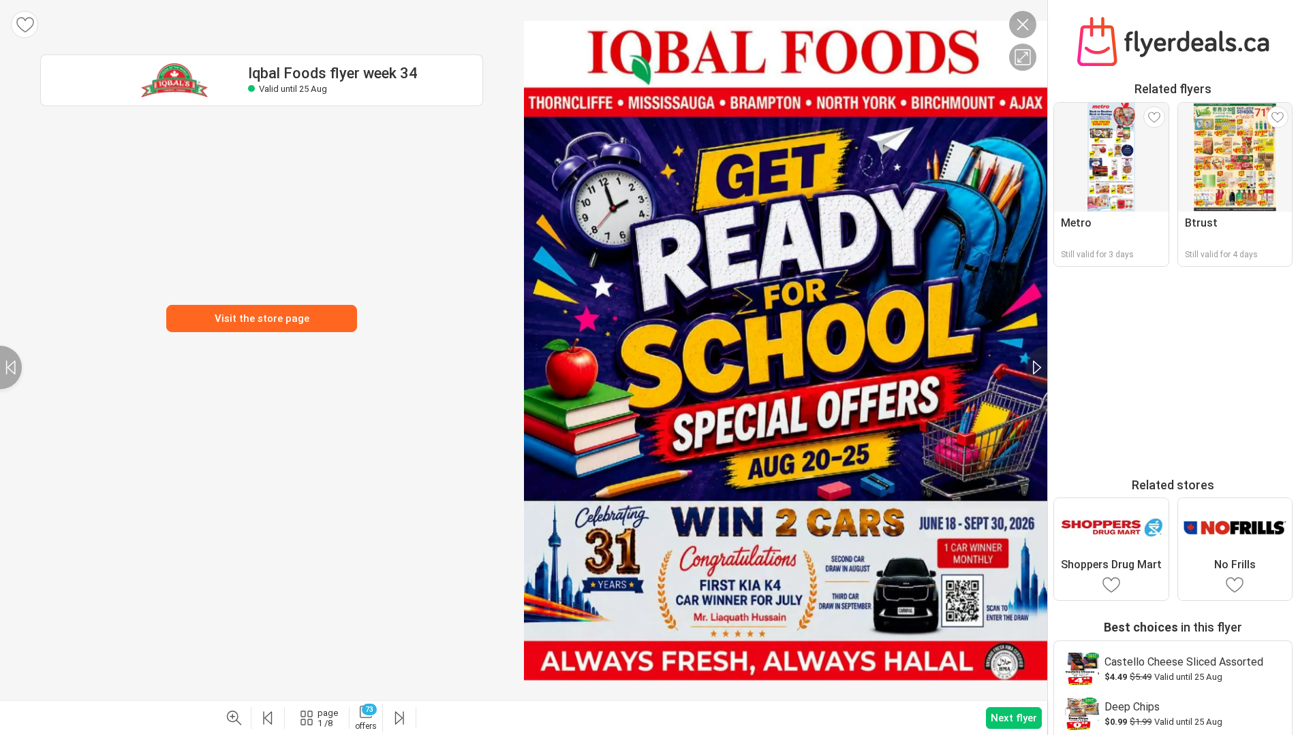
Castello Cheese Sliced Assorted (1183, 661)
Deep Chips (1132, 706)
